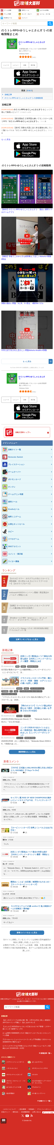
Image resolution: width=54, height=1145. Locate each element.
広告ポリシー (5, 1112)
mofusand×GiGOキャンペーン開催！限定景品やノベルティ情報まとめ (29, 593)
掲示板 (33, 65)
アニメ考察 (7, 14)
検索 (50, 23)
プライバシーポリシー (44, 1109)
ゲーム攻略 (7, 10)
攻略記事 (8, 95)
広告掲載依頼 (25, 1112)
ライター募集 (49, 1112)
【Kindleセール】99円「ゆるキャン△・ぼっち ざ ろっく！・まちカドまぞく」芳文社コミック (28, 619)
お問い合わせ (36, 1112)
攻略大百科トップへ (23, 432)
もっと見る (5, 139)
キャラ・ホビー (27, 14)
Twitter (22, 1116)
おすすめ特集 (44, 10)
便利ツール (25, 10)
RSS (31, 1116)
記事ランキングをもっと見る (27, 639)
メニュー (3, 1122)
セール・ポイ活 (45, 14)
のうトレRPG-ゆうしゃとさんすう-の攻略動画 (23, 98)
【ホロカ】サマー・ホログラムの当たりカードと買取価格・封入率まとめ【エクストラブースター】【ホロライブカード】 (29, 581)
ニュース (6, 65)
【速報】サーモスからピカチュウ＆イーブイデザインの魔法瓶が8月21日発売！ (29, 606)
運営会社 (15, 1112)
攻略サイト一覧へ (45, 1101)
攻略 (24, 65)
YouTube (27, 1116)
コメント (25, 18)
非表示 (29, 91)
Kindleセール (8, 18)
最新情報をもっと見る (27, 752)
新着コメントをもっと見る (27, 933)
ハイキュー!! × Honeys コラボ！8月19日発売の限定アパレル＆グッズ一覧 (29, 629)
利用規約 (31, 1109)
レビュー (16, 65)
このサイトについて (9, 1109)
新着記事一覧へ (46, 1053)
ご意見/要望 (22, 1109)
